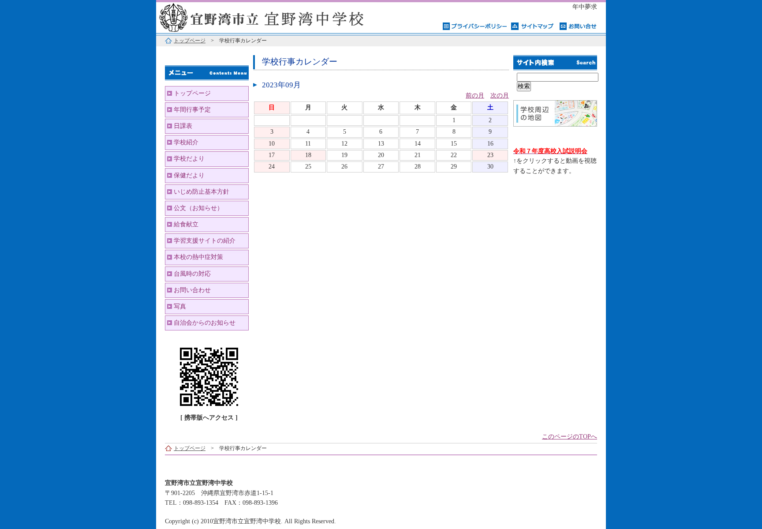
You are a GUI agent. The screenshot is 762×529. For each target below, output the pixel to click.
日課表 (183, 126)
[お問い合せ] (578, 25)
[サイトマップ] (533, 25)
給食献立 (186, 224)
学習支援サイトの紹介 (204, 240)
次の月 (499, 95)
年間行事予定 (192, 109)
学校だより (189, 158)
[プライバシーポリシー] (475, 25)
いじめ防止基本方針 (201, 191)
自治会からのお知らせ (204, 322)
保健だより (189, 175)
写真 (180, 306)
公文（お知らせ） (198, 208)
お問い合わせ (192, 290)
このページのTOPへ (569, 436)
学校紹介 (186, 142)
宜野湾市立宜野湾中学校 (266, 16)
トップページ (189, 41)
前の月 (475, 95)
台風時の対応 (192, 273)
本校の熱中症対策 (198, 257)
